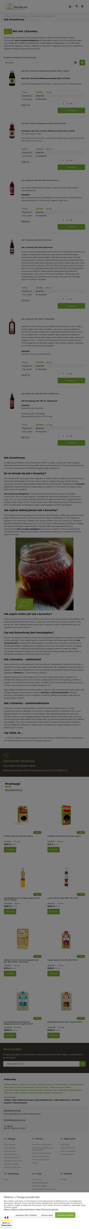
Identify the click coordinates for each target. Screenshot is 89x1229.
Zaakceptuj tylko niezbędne (26, 1215)
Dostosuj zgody (47, 1215)
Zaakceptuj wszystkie (65, 1215)
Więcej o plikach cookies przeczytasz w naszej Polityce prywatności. (31, 1209)
